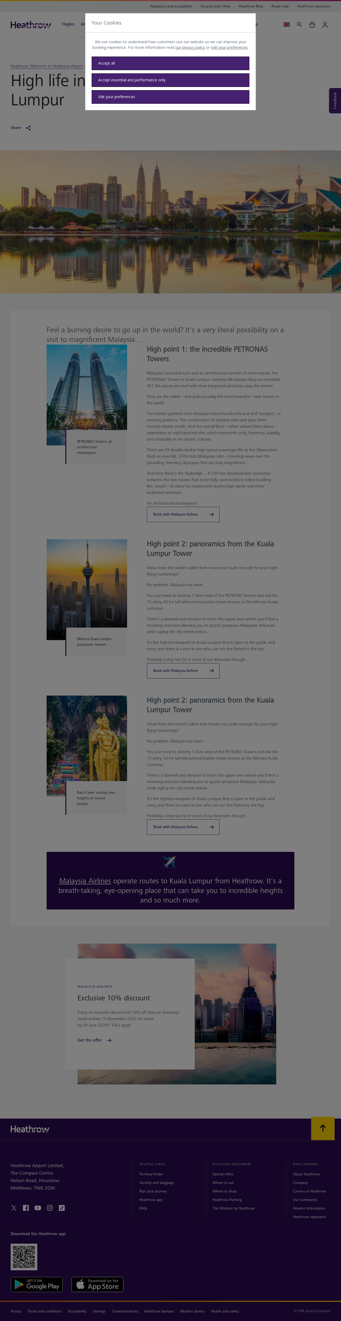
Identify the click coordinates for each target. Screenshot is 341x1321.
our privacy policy (190, 47)
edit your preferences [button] (229, 47)
